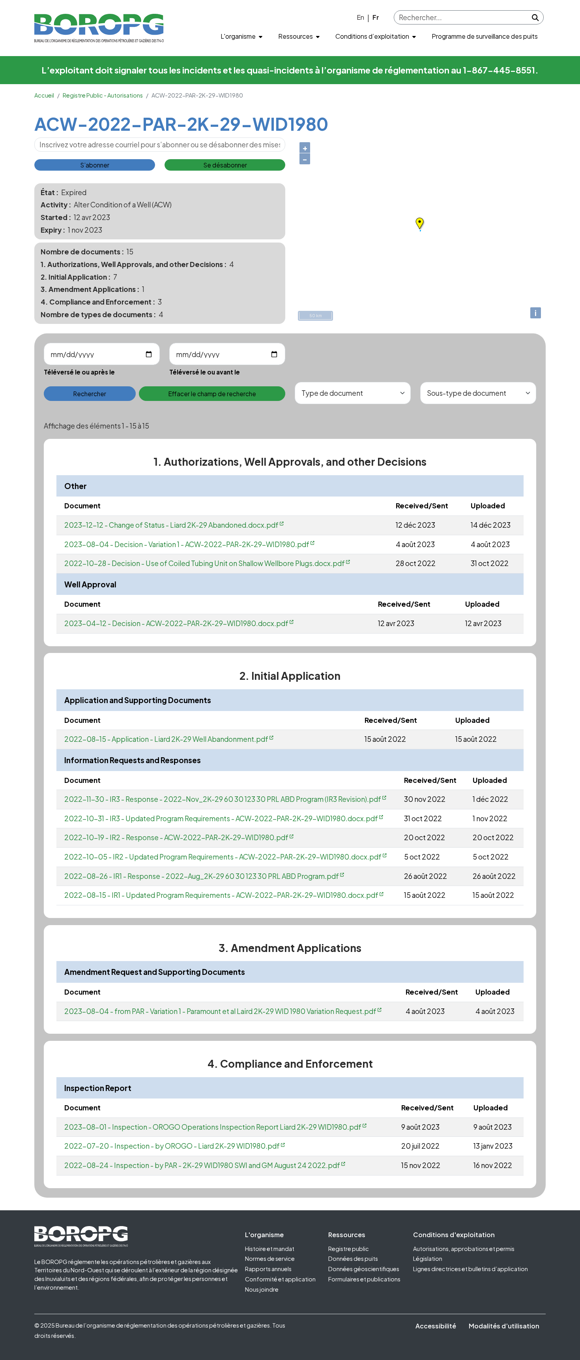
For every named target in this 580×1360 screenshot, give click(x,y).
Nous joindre (262, 1289)
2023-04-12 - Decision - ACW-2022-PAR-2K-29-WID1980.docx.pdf (176, 623)
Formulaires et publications (364, 1279)
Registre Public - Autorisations (103, 95)
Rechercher (89, 393)
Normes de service (270, 1258)
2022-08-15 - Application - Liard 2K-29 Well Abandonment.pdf (166, 739)
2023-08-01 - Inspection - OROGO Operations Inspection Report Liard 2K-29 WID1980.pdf (212, 1127)
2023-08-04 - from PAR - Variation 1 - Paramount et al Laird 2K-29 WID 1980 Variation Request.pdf (220, 1011)
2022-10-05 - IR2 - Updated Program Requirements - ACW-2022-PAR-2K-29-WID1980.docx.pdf (223, 856)
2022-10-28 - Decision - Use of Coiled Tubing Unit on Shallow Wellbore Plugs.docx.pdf (204, 563)
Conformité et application (280, 1279)
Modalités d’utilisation (504, 1326)
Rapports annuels (268, 1268)
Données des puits (353, 1258)
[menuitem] (241, 36)
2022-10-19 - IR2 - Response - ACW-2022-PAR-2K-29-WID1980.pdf (176, 837)
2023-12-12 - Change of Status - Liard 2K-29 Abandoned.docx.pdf (171, 525)
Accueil (44, 95)
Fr (375, 17)
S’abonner (94, 165)
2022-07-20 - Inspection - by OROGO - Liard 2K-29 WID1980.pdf (172, 1146)
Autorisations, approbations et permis (464, 1248)
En (360, 17)
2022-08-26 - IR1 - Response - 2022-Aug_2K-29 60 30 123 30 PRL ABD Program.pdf (201, 876)
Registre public (348, 1248)
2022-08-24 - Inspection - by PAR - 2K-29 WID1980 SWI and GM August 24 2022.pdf (202, 1165)
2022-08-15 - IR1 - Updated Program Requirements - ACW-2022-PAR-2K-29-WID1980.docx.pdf (221, 895)
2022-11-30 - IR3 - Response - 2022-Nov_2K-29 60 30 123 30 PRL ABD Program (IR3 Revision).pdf (222, 799)
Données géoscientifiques (363, 1268)
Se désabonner (225, 165)
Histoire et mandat (269, 1248)
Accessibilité (435, 1326)
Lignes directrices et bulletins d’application (470, 1268)
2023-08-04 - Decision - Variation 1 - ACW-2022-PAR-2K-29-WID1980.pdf (186, 544)
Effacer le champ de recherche (212, 393)
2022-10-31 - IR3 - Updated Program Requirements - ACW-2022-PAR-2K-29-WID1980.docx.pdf (221, 818)
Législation (427, 1258)
